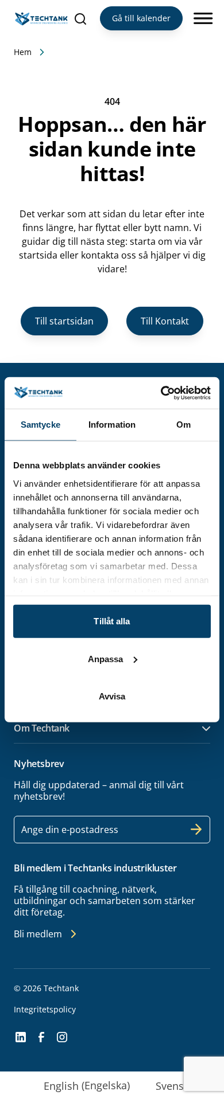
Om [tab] (183, 424)
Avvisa (112, 696)
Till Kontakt (165, 321)
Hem (23, 51)
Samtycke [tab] (40, 424)
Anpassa (105, 658)
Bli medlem (38, 934)
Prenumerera (196, 829)
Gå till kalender (141, 18)
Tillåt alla (112, 621)
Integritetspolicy (45, 1009)
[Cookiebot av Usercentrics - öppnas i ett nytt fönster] (161, 392)
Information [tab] (112, 424)
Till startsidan (64, 321)
